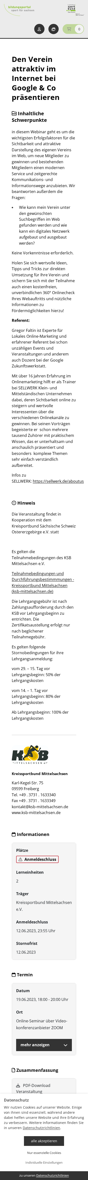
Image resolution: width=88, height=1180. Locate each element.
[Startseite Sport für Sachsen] (75, 10)
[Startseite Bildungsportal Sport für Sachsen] (19, 10)
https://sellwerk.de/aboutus (58, 481)
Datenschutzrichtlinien (41, 1127)
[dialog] (44, 1137)
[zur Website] (30, 754)
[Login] (39, 29)
